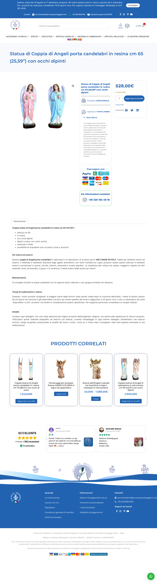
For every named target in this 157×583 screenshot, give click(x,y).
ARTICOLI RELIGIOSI (114, 36)
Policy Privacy (97, 548)
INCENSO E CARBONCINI (89, 36)
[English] (68, 39)
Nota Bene (91, 117)
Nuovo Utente (119, 29)
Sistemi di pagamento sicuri (93, 498)
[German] (74, 39)
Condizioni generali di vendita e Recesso (43, 548)
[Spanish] (80, 39)
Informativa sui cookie (113, 548)
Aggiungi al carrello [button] (26, 401)
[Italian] (77, 39)
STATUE (34, 36)
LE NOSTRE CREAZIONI (138, 36)
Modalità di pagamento (91, 512)
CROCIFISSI (46, 36)
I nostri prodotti (87, 507)
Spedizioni (50, 507)
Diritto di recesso (53, 517)
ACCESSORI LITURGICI (16, 36)
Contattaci (133, 5)
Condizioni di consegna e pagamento (76, 548)
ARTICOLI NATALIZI (65, 36)
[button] (73, 86)
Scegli (96, 399)
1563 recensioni (31, 441)
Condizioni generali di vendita (59, 512)
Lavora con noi (52, 502)
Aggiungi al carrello (134, 98)
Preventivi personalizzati (92, 502)
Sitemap (126, 548)
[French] (71, 39)
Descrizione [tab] (20, 221)
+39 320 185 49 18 (99, 199)
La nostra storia (52, 498)
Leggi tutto (61, 394)
